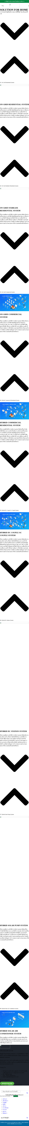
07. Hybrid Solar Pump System (7, 814)
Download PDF (7, 1083)
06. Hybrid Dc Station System (6, 620)
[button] (14, 49)
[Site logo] (14, 7)
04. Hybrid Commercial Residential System (9, 400)
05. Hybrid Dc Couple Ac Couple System (9, 510)
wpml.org (10, 1122)
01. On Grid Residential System (7, 82)
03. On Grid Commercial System (7, 292)
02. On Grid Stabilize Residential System (9, 186)
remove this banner (18, 1123)
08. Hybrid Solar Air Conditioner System (9, 1008)
